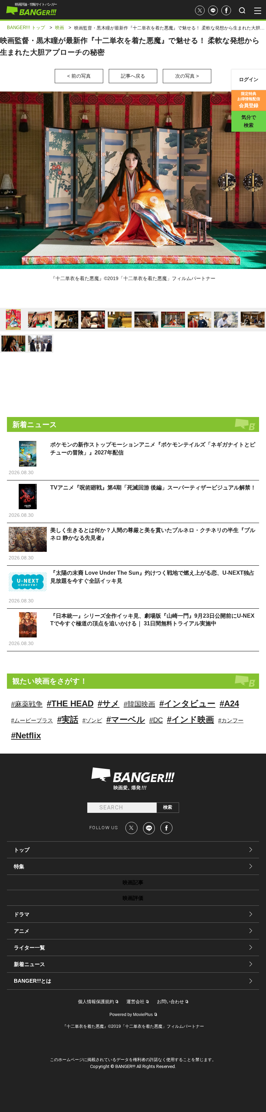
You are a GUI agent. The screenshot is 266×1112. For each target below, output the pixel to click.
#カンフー (230, 720)
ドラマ (21, 914)
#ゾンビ (92, 720)
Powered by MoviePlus (131, 1014)
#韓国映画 (139, 704)
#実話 (67, 719)
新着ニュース (29, 964)
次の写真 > (187, 76)
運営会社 (135, 1001)
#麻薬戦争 (27, 704)
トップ (21, 850)
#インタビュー (187, 703)
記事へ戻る (133, 76)
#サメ (108, 703)
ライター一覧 (29, 947)
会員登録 (248, 100)
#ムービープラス (32, 720)
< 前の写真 (79, 76)
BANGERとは (32, 981)
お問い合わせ (170, 1001)
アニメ (21, 931)
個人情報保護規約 (96, 1001)
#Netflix (26, 735)
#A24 (229, 703)
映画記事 (133, 882)
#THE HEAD (70, 703)
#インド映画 (190, 719)
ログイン (248, 79)
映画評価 (133, 898)
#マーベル (125, 719)
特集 (19, 866)
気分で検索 (248, 121)
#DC (156, 720)
